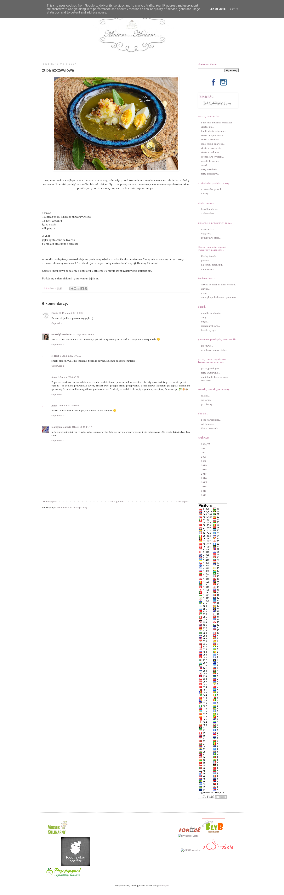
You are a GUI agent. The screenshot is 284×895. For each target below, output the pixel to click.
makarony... (207, 269)
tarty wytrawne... (210, 373)
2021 (204, 457)
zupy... (204, 317)
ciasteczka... (207, 127)
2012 (204, 495)
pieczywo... (207, 346)
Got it (234, 9)
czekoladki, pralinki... (212, 189)
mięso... (205, 322)
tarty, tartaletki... (210, 169)
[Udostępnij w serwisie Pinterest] (86, 288)
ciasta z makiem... (210, 152)
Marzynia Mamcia (61, 427)
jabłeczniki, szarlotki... (213, 144)
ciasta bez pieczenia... (213, 135)
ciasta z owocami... (211, 148)
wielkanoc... (207, 424)
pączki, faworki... (210, 161)
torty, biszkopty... (210, 174)
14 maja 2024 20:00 (83, 334)
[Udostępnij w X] (79, 288)
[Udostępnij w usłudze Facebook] (82, 288)
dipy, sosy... (207, 233)
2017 (204, 474)
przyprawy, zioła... (211, 238)
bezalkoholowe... (210, 209)
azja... (204, 293)
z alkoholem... (208, 213)
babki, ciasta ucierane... (213, 131)
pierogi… (206, 260)
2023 (204, 448)
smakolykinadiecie (61, 334)
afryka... (205, 289)
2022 (204, 452)
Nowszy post (50, 501)
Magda (55, 356)
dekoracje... (207, 229)
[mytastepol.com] (188, 836)
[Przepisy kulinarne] (57, 835)
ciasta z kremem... (211, 139)
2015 (204, 482)
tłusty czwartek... (210, 428)
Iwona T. (56, 313)
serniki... (205, 165)
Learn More (218, 9)
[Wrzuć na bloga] (75, 288)
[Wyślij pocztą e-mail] (71, 288)
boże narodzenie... (211, 420)
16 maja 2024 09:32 (68, 377)
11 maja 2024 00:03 (72, 313)
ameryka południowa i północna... (219, 297)
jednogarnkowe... (210, 326)
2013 (204, 491)
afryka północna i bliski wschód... (218, 284)
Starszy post (182, 501)
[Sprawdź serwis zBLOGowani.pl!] (191, 850)
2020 (204, 461)
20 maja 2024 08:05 (68, 405)
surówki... (206, 400)
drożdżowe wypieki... (212, 157)
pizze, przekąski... (210, 368)
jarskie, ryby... (208, 330)
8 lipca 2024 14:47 (82, 427)
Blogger (164, 885)
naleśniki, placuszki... (212, 265)
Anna (54, 377)
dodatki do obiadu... (211, 313)
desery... (205, 193)
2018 (204, 469)
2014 (204, 486)
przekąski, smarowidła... (214, 350)
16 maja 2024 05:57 (70, 356)
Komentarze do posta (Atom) (71, 507)
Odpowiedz (57, 323)
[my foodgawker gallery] (75, 865)
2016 (204, 478)
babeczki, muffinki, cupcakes (216, 122)
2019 (204, 465)
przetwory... (207, 404)
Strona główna (116, 501)
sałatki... (205, 396)
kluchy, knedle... (209, 256)
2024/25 (205, 444)
